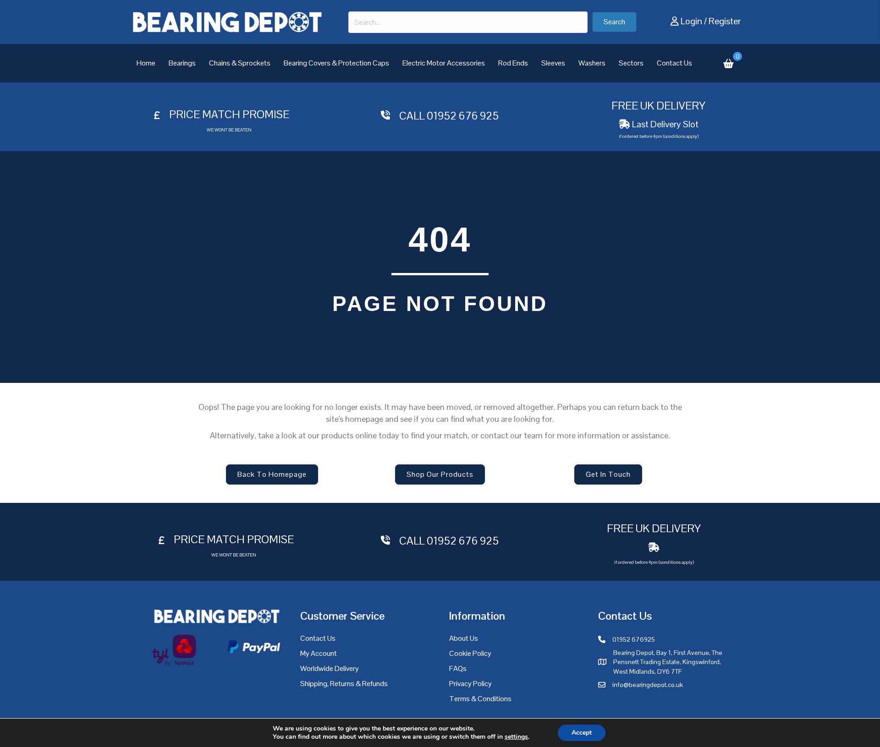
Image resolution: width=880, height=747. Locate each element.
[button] (614, 22)
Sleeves (553, 63)
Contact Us (674, 63)
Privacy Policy (470, 683)
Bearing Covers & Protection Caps (336, 63)
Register (725, 21)
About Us (463, 638)
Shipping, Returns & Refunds (344, 683)
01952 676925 (633, 639)
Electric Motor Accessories (443, 63)
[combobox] (468, 22)
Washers (591, 63)
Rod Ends (513, 63)
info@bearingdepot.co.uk (647, 685)
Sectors (631, 63)
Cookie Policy (470, 653)
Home (146, 63)
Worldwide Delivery (329, 668)
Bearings (182, 63)
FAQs (458, 668)
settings (516, 737)
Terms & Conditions (480, 698)
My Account (318, 653)
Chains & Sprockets (239, 63)
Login (691, 21)
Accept (582, 732)
